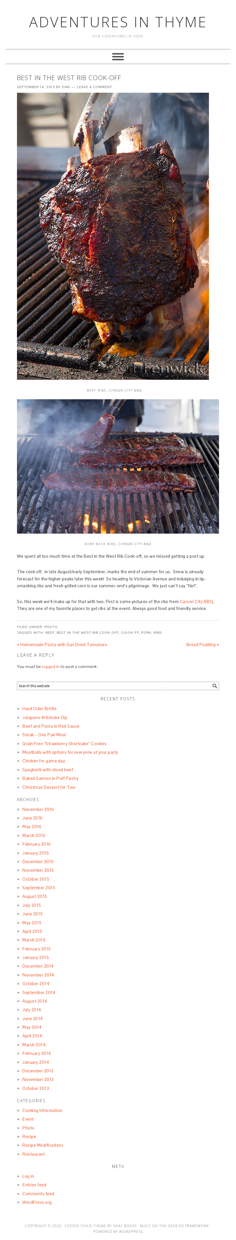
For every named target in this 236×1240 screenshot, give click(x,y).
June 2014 (32, 1018)
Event (28, 1119)
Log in (28, 1176)
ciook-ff (130, 632)
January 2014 (35, 1062)
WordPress (131, 1231)
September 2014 (39, 992)
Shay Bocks (125, 1225)
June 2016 (32, 818)
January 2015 (35, 957)
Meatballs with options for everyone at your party (70, 752)
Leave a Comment (94, 87)
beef (49, 632)
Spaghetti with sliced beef (47, 769)
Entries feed (34, 1184)
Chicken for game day (43, 761)
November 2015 (38, 870)
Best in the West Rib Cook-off (88, 632)
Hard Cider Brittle (39, 708)
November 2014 (38, 975)
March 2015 (33, 940)
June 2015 (32, 914)
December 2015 (38, 861)
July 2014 (31, 1009)
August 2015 (34, 896)
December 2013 (38, 1071)
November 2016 (38, 809)
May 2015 (31, 922)
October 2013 (35, 1088)
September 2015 (38, 887)
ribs (158, 632)
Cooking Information (42, 1110)
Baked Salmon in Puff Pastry (50, 778)
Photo (51, 627)
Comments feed (38, 1193)
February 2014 (36, 1053)
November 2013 (38, 1079)
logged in (51, 666)
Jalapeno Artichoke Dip (44, 717)
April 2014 (32, 1035)
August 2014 (34, 1001)
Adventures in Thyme (118, 22)
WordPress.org (37, 1202)
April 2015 (32, 931)
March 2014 (34, 1044)
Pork (146, 632)
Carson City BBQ (196, 601)
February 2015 (36, 949)
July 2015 (31, 905)
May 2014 (32, 1027)
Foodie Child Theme (85, 1225)
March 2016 (33, 835)
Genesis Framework (188, 1225)
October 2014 (36, 983)
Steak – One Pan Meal (44, 734)
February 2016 (36, 844)
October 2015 (35, 879)
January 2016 (35, 853)
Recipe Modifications (42, 1145)
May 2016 (31, 826)
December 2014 (38, 966)
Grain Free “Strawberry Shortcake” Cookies (64, 743)
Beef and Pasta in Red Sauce (51, 726)
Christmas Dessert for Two (49, 787)
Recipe (29, 1136)
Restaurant (33, 1154)
